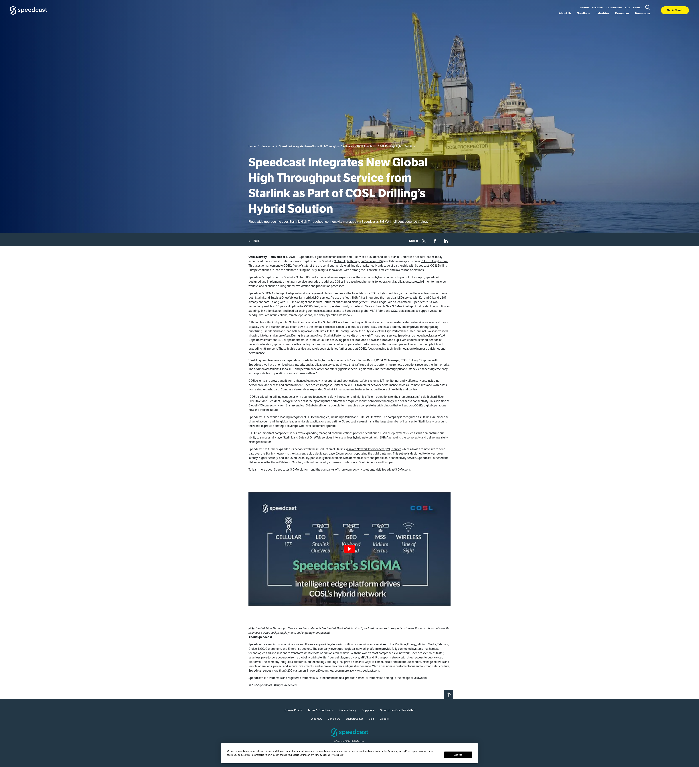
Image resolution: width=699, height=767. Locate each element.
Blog (627, 8)
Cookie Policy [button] (263, 755)
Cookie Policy (293, 710)
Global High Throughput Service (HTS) (358, 261)
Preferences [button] (337, 755)
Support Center (614, 8)
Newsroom (642, 13)
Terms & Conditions (320, 710)
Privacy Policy (347, 710)
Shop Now (584, 8)
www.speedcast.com (365, 670)
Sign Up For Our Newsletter (397, 710)
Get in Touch (675, 10)
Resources (622, 13)
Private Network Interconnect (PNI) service (374, 449)
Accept (458, 755)
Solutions (583, 13)
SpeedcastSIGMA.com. (396, 469)
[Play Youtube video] (349, 549)
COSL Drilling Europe (434, 261)
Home (252, 146)
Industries (602, 13)
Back (256, 241)
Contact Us (598, 8)
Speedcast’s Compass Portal (322, 385)
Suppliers (368, 710)
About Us (565, 13)
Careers (637, 8)
